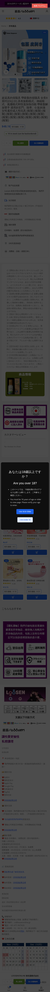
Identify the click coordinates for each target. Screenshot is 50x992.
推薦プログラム (40, 6)
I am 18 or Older (25, 511)
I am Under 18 (25, 520)
